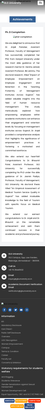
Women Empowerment (12, 344)
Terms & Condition (10, 351)
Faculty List (6, 359)
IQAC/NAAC (7, 329)
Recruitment (21, 401)
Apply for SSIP (17, 406)
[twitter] (15, 310)
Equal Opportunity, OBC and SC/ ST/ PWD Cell (22, 394)
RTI (3, 321)
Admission (9, 401)
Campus (6, 347)
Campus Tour (34, 401)
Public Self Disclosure (11, 332)
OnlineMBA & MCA (29, 406)
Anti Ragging (7, 377)
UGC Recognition (9, 340)
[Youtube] (21, 310)
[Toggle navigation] (41, 3)
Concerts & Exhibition (11, 362)
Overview (6, 336)
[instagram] (27, 310)
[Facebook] (4, 310)
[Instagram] (10, 310)
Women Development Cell (14, 390)
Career (5, 355)
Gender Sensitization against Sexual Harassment (18, 385)
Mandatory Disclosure (12, 325)
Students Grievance (11, 380)
